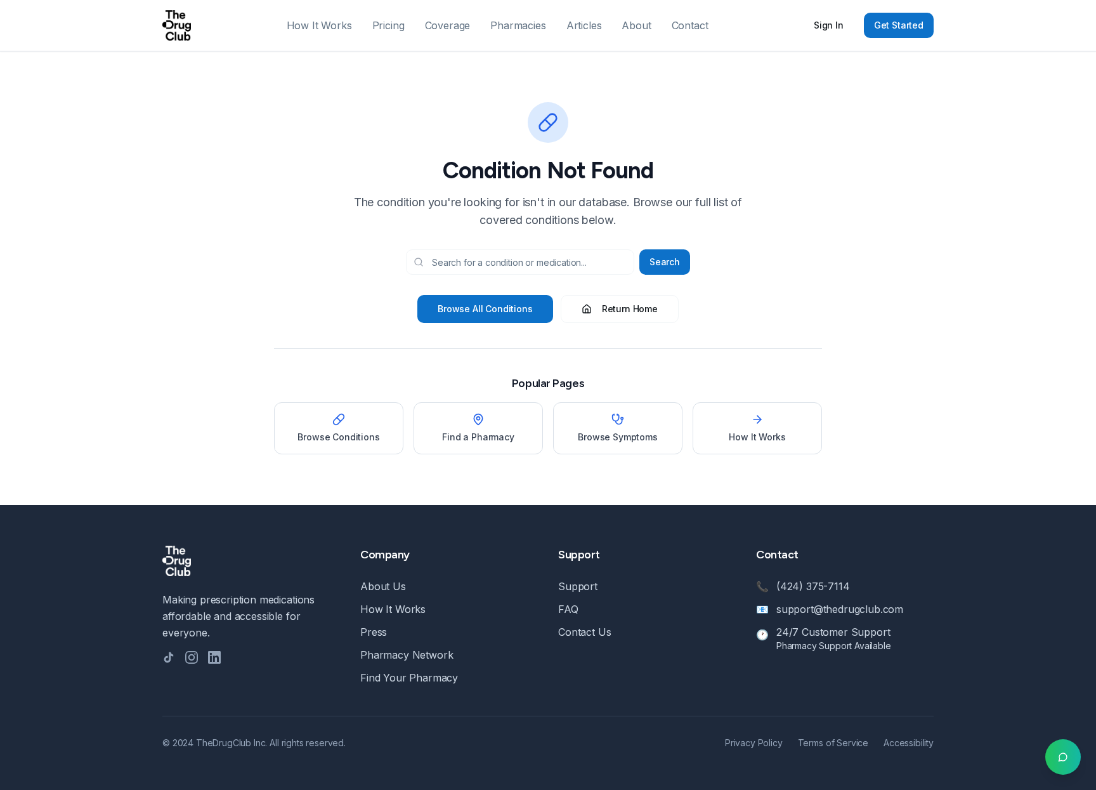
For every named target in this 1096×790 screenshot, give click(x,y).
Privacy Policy (754, 742)
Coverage (448, 25)
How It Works (319, 25)
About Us (383, 586)
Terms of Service (833, 742)
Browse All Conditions (485, 308)
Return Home (630, 308)
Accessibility (909, 742)
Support (577, 586)
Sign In (829, 25)
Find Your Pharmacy (409, 677)
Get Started (898, 25)
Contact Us (584, 632)
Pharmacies (517, 25)
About (636, 25)
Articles (584, 25)
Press (373, 632)
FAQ (568, 609)
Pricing (388, 25)
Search (664, 261)
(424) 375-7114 (813, 586)
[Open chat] (1063, 757)
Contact (690, 25)
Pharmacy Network (406, 654)
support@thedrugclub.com (839, 609)
